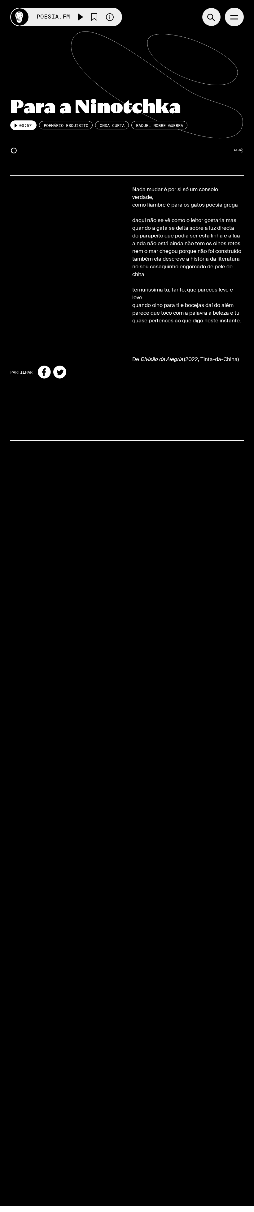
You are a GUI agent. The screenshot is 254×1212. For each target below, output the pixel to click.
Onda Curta (112, 125)
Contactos (148, 1172)
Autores (144, 1126)
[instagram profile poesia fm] (31, 1157)
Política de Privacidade (149, 1161)
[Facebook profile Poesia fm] (16, 1157)
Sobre (141, 1110)
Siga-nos (26, 1111)
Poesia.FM (53, 17)
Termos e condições (148, 1145)
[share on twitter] (59, 372)
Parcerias (146, 1133)
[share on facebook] (44, 372)
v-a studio (215, 1200)
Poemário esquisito (66, 125)
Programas (149, 1118)
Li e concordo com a (54, 1141)
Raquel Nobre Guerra (159, 125)
